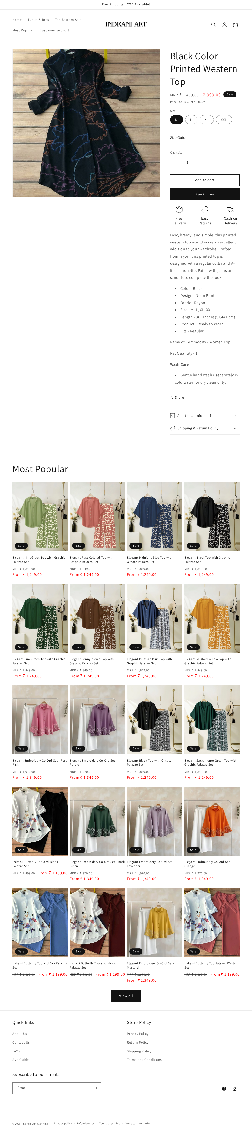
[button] (213, 24)
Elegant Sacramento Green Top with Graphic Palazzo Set (210, 763)
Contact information (138, 1123)
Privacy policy (63, 1123)
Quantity (176, 152)
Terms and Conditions (144, 1059)
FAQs (16, 1051)
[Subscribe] (95, 1088)
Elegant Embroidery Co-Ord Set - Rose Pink (39, 763)
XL (207, 119)
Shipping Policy (139, 1051)
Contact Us (21, 1042)
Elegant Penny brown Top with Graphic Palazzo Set (92, 661)
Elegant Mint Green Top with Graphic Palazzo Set (38, 560)
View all (126, 995)
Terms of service (109, 1123)
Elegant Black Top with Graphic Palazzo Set (207, 560)
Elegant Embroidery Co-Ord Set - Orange (208, 864)
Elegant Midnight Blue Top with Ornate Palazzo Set (150, 560)
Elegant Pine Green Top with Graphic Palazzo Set (38, 661)
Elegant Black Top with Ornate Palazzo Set (149, 763)
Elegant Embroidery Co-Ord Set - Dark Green (97, 864)
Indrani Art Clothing (35, 1123)
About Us (19, 1033)
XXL (224, 119)
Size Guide (178, 137)
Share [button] (179, 397)
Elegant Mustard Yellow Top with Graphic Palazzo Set (207, 661)
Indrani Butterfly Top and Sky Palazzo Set (39, 965)
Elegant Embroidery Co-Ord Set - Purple (93, 763)
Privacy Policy (137, 1033)
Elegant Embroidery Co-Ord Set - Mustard (150, 965)
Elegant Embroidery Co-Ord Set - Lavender (150, 864)
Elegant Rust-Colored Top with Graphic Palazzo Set (91, 560)
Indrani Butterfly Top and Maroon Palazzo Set (94, 965)
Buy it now (204, 194)
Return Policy (137, 1042)
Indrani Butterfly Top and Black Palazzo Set (35, 864)
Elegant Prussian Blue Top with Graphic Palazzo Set (149, 661)
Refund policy (85, 1123)
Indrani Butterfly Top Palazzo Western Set (211, 965)
